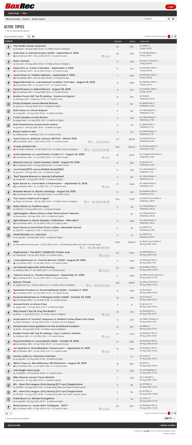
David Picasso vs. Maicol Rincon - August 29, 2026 (42, 89)
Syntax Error (147, 138)
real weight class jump (26, 370)
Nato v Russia (21, 60)
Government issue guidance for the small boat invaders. (46, 326)
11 (108, 142)
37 (101, 202)
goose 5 (20, 106)
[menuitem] (23, 13)
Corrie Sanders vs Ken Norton (30, 117)
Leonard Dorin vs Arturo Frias (30, 304)
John (145, 45)
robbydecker (148, 110)
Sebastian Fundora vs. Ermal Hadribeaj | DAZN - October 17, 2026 (50, 290)
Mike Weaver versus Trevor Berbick (33, 377)
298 (94, 248)
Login (171, 6)
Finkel (144, 96)
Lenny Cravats (149, 60)
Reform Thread (22, 282)
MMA (16, 241)
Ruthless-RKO (25, 56)
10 (105, 142)
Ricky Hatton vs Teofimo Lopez (31, 206)
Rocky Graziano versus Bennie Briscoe (35, 103)
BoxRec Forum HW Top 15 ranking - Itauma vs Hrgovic (44, 96)
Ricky (18, 314)
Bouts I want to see (24, 131)
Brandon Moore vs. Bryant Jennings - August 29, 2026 (44, 191)
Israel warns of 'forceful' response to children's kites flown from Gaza (53, 319)
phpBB (146, 431)
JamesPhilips (148, 370)
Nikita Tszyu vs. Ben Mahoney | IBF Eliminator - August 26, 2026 (50, 363)
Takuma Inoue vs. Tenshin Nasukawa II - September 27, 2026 (48, 275)
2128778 (19, 209)
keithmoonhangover (151, 275)
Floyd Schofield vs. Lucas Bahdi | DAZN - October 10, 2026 (46, 341)
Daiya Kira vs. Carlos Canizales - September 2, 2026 (43, 68)
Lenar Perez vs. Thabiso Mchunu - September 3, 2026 (44, 75)
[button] (175, 36)
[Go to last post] (149, 45)
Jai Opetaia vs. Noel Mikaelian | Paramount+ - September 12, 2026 (51, 348)
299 (98, 248)
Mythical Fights (54, 106)
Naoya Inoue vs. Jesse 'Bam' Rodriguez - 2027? (40, 405)
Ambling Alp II (148, 146)
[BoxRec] (27, 6)
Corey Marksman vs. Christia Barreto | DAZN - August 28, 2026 (49, 260)
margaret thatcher (151, 154)
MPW (144, 363)
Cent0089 (20, 373)
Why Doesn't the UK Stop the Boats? (34, 311)
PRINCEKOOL (147, 252)
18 (108, 286)
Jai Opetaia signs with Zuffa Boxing (33, 267)
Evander (20, 49)
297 (89, 248)
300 (103, 248)
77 (97, 150)
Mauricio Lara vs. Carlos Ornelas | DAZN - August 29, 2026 (46, 162)
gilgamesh (147, 103)
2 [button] (171, 36)
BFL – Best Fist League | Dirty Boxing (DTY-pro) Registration (48, 384)
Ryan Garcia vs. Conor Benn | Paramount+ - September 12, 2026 (50, 183)
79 (104, 150)
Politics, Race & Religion (59, 49)
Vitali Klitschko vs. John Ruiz (29, 234)
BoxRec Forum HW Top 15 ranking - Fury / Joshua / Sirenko (47, 333)
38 (104, 202)
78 (101, 150)
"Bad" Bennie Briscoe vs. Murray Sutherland (38, 176)
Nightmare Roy (23, 285)
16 (102, 286)
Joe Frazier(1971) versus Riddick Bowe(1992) (38, 169)
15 (98, 286)
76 (94, 150)
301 (107, 248)
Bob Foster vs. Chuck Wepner (30, 110)
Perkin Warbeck (26, 149)
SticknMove (147, 311)
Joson (145, 356)
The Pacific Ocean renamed (29, 45)
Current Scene (60, 56)
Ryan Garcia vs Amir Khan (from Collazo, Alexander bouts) (47, 227)
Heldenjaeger (148, 52)
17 (105, 286)
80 (108, 150)
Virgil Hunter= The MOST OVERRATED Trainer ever (41, 252)
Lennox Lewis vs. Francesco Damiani (34, 356)
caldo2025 (21, 255)
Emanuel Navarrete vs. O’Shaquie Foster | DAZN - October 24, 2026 (52, 297)
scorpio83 (20, 113)
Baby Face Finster (24, 201)
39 (108, 202)
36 (97, 202)
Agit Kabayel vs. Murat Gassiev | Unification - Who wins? (46, 220)
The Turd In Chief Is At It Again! (31, 198)
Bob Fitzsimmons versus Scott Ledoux (35, 124)
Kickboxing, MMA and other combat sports (81, 244)
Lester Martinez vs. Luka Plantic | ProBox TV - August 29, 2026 (48, 154)
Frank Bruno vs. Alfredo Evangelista (33, 398)
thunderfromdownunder (27, 244)
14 (95, 286)
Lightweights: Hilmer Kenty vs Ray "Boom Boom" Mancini (46, 213)
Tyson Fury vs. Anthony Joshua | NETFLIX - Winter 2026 (45, 138)
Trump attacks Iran (24, 146)
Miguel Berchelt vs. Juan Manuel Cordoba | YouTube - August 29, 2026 (54, 82)
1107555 (19, 387)
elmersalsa (21, 216)
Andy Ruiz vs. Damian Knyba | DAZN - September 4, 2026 (46, 52)
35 (93, 202)
